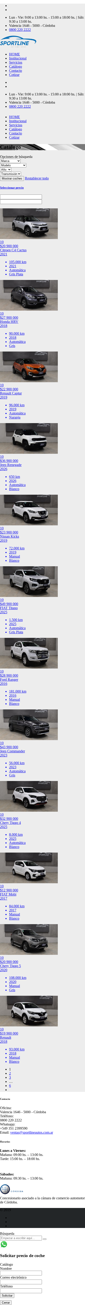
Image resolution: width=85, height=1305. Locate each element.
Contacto (15, 70)
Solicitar (7, 1295)
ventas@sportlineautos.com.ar (31, 1132)
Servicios (15, 62)
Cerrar (6, 1302)
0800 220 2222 (20, 30)
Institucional (18, 58)
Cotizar (14, 75)
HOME (14, 54)
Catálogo (15, 66)
